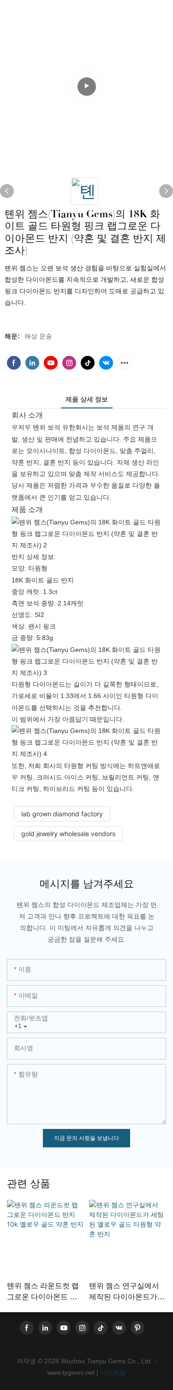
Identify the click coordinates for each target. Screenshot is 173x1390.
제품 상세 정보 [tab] (87, 399)
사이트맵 (112, 1372)
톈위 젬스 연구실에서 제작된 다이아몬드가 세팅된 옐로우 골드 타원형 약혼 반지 (125, 1292)
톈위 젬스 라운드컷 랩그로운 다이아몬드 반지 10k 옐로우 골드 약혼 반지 (43, 1292)
